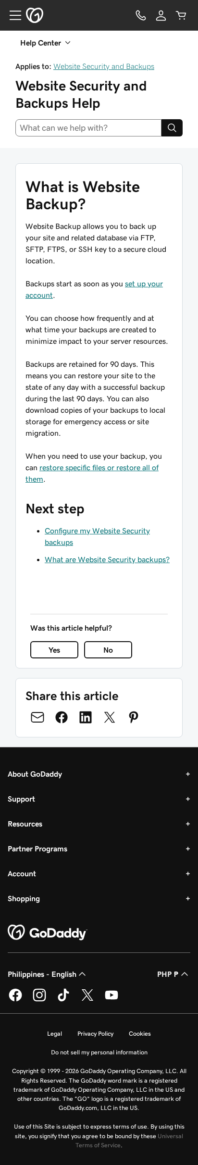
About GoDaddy (35, 774)
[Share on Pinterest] (134, 717)
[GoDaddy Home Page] (47, 933)
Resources (25, 823)
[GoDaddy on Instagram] (39, 1000)
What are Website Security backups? (107, 559)
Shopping (24, 898)
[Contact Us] (141, 15)
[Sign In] (161, 15)
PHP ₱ (168, 974)
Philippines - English (42, 974)
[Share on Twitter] (110, 717)
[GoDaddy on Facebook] (15, 1000)
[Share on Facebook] (62, 717)
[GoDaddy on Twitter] (87, 1000)
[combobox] (88, 128)
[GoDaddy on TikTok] (63, 1000)
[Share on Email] (37, 717)
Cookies (140, 1033)
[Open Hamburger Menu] (11, 15)
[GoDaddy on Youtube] (111, 1000)
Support (21, 799)
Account (22, 873)
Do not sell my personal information (99, 1052)
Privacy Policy (95, 1033)
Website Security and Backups (103, 66)
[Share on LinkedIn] (86, 717)
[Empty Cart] (181, 15)
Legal (54, 1033)
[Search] (172, 127)
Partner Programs (37, 848)
